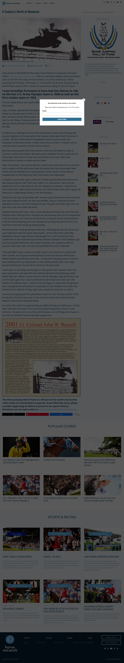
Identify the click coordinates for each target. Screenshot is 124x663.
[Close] (83, 100)
